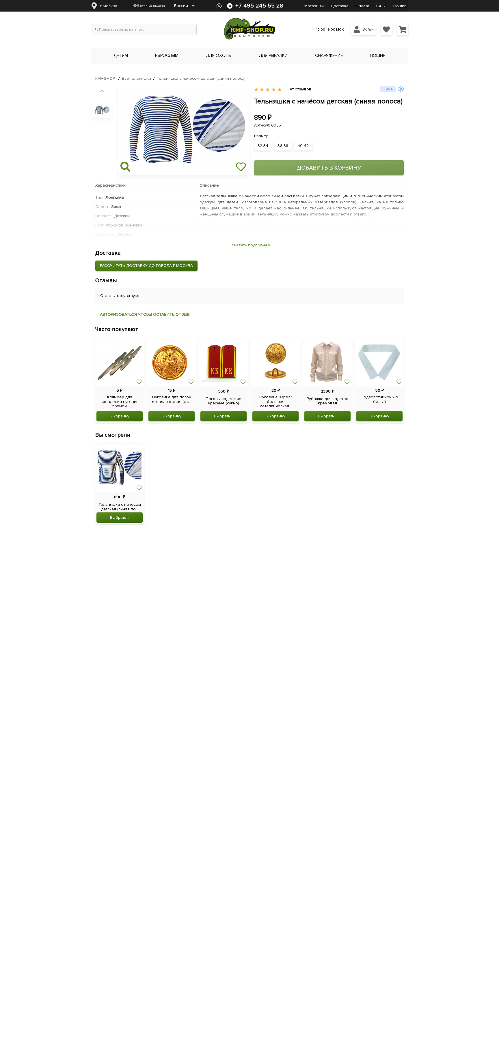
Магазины (314, 5)
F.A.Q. (381, 5)
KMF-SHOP (105, 78)
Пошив (400, 5)
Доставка (340, 5)
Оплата (362, 5)
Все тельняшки (136, 78)
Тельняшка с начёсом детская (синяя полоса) (201, 78)
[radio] (256, 89)
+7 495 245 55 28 (259, 5)
